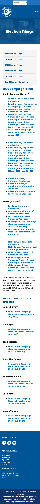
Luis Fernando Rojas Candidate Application (19, 179)
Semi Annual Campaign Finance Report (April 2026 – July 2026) (21, 314)
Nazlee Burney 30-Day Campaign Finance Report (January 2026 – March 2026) (22, 160)
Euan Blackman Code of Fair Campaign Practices (21, 110)
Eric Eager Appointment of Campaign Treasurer (21, 212)
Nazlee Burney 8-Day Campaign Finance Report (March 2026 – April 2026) (21, 168)
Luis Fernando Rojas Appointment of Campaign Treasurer (21, 186)
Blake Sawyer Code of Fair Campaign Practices (20, 253)
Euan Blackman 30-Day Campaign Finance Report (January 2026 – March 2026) (22, 117)
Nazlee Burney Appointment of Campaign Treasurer (21, 149)
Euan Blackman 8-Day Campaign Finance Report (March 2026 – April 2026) (21, 124)
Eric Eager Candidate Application (18, 207)
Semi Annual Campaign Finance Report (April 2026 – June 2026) (21, 132)
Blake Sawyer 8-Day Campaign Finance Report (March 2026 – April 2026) (21, 268)
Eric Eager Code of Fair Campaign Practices (19, 217)
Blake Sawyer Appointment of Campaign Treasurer (22, 248)
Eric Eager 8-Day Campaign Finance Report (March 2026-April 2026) (22, 232)
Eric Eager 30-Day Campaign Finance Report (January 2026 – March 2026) (22, 224)
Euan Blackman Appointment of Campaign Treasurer (22, 105)
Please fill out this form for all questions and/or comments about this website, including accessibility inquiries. (20, 499)
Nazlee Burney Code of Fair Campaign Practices (21, 154)
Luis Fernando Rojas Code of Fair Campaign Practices (21, 192)
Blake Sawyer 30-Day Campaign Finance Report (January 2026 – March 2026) (22, 260)
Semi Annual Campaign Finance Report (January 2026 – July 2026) (20, 349)
